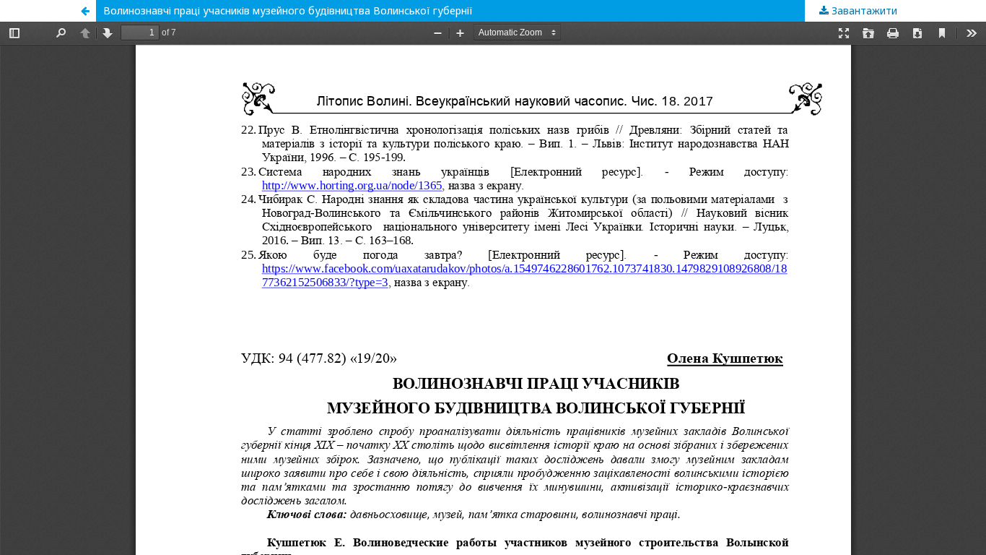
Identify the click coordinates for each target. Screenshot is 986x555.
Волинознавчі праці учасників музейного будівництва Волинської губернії (288, 10)
